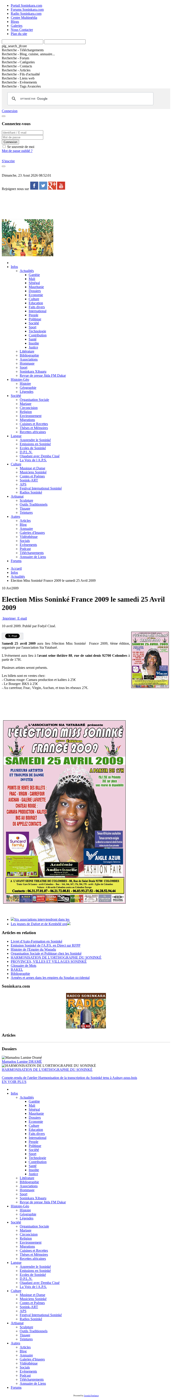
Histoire (25, 383)
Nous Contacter (22, 30)
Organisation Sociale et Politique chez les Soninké (46, 953)
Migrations (27, 420)
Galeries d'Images (32, 533)
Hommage (27, 363)
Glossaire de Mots (23, 965)
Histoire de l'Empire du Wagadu (33, 949)
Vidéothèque (29, 537)
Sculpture (26, 500)
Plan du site (19, 34)
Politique (35, 319)
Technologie (37, 331)
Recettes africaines (33, 432)
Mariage (25, 404)
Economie (36, 295)
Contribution (38, 335)
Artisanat (17, 496)
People (33, 315)
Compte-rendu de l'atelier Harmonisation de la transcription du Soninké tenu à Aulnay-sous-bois (69, 1078)
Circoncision (29, 408)
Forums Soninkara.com (27, 9)
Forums (16, 561)
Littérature (27, 351)
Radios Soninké (31, 492)
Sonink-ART (29, 480)
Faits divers (37, 307)
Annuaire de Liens (33, 557)
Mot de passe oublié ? (17, 151)
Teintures (26, 512)
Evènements (28, 545)
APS (23, 484)
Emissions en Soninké (35, 444)
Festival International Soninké (41, 488)
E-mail (22, 618)
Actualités (27, 271)
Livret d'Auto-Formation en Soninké (36, 941)
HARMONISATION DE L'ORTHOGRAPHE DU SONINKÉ (56, 957)
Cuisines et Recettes (34, 424)
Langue (16, 436)
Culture (34, 299)
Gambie (34, 275)
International (37, 311)
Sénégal (34, 283)
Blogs (15, 22)
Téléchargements (32, 553)
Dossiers (35, 291)
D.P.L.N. (26, 452)
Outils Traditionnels (33, 504)
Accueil (16, 568)
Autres (15, 516)
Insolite (34, 343)
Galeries (16, 26)
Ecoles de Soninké (33, 448)
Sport (32, 327)
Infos (14, 267)
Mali (32, 279)
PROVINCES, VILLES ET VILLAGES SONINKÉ (49, 961)
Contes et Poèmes (32, 476)
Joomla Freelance (91, 1396)
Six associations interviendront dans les (41, 919)
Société (34, 323)
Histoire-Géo (20, 379)
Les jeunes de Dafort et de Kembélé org (39, 924)
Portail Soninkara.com (26, 5)
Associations (29, 359)
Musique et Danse (32, 468)
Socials (25, 541)
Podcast (25, 549)
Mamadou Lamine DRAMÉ (22, 1061)
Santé (33, 339)
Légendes (26, 392)
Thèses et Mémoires (34, 428)
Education (36, 303)
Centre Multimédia (24, 17)
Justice (33, 347)
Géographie (28, 387)
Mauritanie (36, 287)
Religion (26, 412)
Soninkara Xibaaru (33, 371)
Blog (23, 524)
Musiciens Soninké (33, 472)
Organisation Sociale (34, 400)
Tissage (25, 508)
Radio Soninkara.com (26, 13)
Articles (25, 520)
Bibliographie (29, 355)
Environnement (30, 416)
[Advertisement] (83, 205)
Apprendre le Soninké (35, 440)
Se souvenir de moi (20, 147)
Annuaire (26, 529)
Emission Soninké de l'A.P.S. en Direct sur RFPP (45, 945)
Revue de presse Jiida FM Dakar (43, 375)
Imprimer (9, 618)
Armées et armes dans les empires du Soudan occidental (50, 978)
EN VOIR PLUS (14, 1082)
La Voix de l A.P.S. (33, 460)
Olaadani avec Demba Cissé (40, 456)
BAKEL (17, 969)
